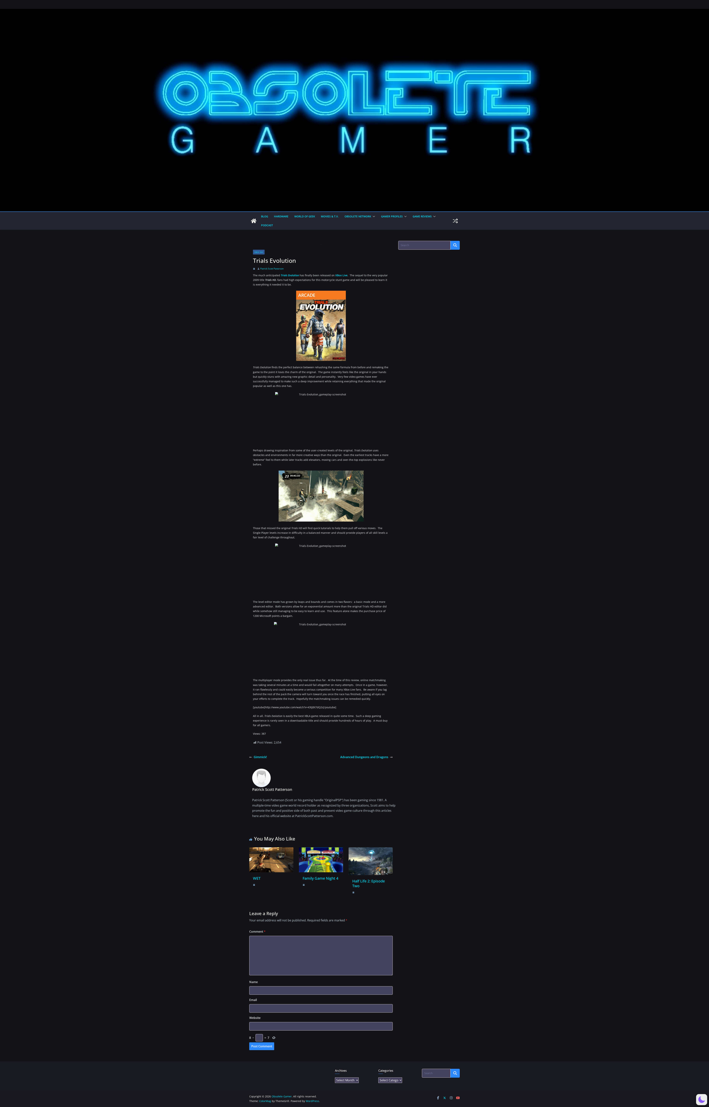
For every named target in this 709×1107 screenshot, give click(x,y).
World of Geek (304, 216)
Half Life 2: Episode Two (368, 883)
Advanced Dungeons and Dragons (364, 757)
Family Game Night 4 (320, 878)
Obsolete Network (358, 216)
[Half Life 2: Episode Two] (371, 850)
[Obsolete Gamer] (253, 220)
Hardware (281, 216)
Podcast (267, 225)
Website (255, 1018)
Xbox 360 (258, 252)
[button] (373, 216)
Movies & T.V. (330, 216)
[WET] (271, 850)
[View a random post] (455, 220)
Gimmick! (260, 757)
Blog (264, 216)
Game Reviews (422, 216)
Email (253, 1000)
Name (253, 982)
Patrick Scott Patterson (272, 268)
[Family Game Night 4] (321, 850)
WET (257, 878)
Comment (257, 932)
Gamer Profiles (392, 216)
